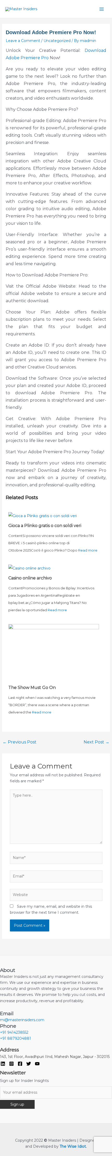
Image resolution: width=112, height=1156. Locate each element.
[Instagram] (11, 1064)
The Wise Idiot (73, 1146)
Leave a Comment (23, 40)
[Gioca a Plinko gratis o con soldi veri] (42, 515)
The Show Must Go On (32, 687)
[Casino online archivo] (29, 568)
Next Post (96, 742)
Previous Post (19, 742)
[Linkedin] (3, 1064)
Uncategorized (57, 40)
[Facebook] (20, 1064)
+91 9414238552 (14, 1032)
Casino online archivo (30, 578)
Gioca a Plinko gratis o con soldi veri (44, 525)
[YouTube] (37, 1064)
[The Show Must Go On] (53, 653)
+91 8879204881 (15, 1038)
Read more (87, 550)
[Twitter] (29, 1064)
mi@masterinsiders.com (22, 1020)
